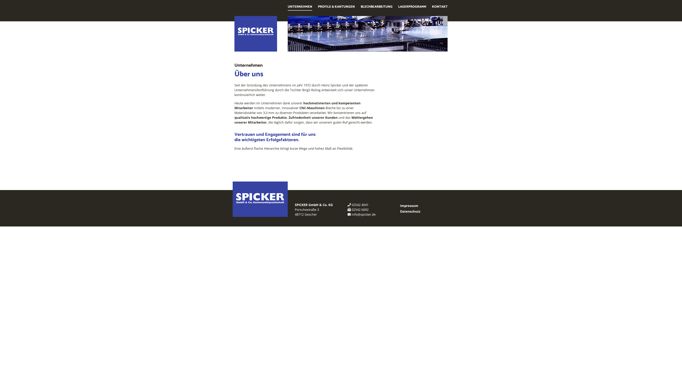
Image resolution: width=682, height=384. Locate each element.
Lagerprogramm (412, 6)
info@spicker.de (364, 214)
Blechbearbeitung (377, 6)
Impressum (409, 206)
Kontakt (440, 6)
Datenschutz (410, 211)
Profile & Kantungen (336, 6)
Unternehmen (300, 6)
